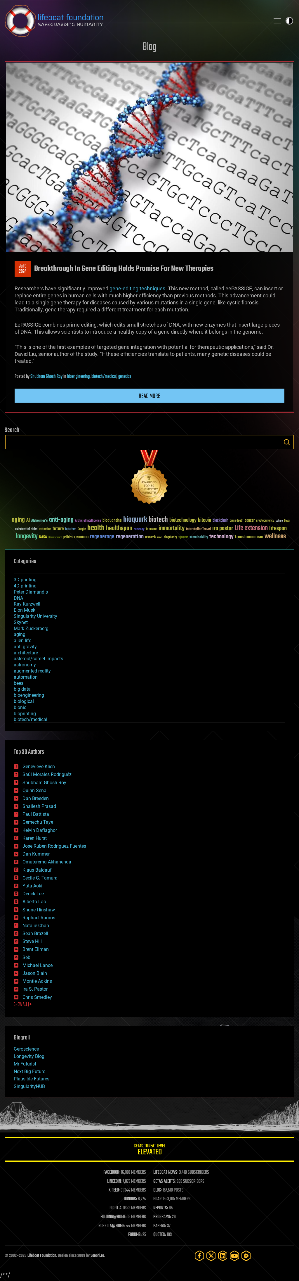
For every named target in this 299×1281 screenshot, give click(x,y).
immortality (172, 528)
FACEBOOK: (111, 1172)
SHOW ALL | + (23, 1004)
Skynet (21, 622)
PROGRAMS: (162, 1217)
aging (18, 520)
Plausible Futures (31, 1079)
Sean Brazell (35, 933)
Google (82, 529)
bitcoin (204, 520)
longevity (27, 536)
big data (22, 689)
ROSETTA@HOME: (111, 1226)
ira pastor (222, 528)
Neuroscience (55, 537)
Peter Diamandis (31, 592)
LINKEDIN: (114, 1181)
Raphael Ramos (38, 917)
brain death (236, 521)
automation (26, 677)
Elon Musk (24, 610)
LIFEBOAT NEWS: (165, 1172)
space (183, 537)
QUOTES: (159, 1235)
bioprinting (25, 713)
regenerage (102, 537)
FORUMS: (135, 1235)
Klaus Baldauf (37, 870)
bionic (20, 707)
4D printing (25, 586)
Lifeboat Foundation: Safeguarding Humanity (135, 21)
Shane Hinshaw (38, 910)
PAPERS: (159, 1226)
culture (279, 521)
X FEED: (114, 1190)
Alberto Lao (34, 901)
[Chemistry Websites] (149, 478)
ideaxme (151, 529)
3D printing (25, 579)
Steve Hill (32, 941)
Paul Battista (35, 814)
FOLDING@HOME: (113, 1217)
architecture (26, 653)
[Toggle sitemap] (277, 21)
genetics (124, 376)
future (58, 529)
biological (24, 701)
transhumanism (249, 537)
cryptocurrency (265, 521)
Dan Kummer (36, 854)
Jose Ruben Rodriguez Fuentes (54, 846)
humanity (139, 529)
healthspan (119, 528)
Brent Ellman (35, 949)
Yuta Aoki (32, 886)
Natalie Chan (35, 925)
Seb (26, 957)
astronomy (25, 665)
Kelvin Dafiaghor (39, 830)
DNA (18, 598)
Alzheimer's (39, 521)
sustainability (199, 538)
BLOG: (157, 1190)
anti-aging (61, 520)
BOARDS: (159, 1199)
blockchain (220, 520)
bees (18, 683)
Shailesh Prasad (39, 806)
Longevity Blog (29, 1056)
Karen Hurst (34, 838)
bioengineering (78, 376)
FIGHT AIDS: (118, 1208)
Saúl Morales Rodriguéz (47, 774)
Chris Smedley (37, 997)
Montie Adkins (37, 981)
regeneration (130, 536)
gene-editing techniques (137, 288)
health (96, 528)
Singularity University (35, 616)
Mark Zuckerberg (31, 628)
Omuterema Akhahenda (46, 862)
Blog (149, 47)
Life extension (251, 528)
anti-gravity (25, 646)
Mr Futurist (25, 1064)
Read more (149, 396)
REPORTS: (160, 1208)
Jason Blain (34, 973)
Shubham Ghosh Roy (46, 376)
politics (68, 537)
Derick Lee (33, 893)
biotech (158, 520)
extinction (45, 529)
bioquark (135, 519)
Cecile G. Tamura (40, 878)
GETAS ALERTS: (164, 1181)
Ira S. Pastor (35, 989)
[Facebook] (199, 1256)
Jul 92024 (23, 269)
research (150, 537)
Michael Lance (37, 965)
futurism (70, 529)
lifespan (278, 528)
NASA (43, 537)
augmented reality (32, 671)
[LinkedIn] (222, 1256)
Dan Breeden (35, 798)
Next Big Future (29, 1071)
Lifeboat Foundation (41, 1255)
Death (287, 521)
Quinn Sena (34, 790)
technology (221, 537)
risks (159, 537)
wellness (275, 536)
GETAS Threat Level (149, 1150)
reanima (81, 537)
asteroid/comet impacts (38, 658)
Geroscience (26, 1049)
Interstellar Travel (198, 529)
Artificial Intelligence (88, 521)
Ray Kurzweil (27, 604)
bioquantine (112, 520)
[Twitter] (211, 1256)
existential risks (26, 529)
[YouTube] (234, 1256)
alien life (22, 640)
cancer (250, 520)
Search (287, 442)
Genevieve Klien (38, 766)
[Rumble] (246, 1256)
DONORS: (130, 1199)
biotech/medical (104, 376)
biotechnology (183, 520)
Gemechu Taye (37, 822)
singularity (170, 537)
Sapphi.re (97, 1255)
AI (28, 520)
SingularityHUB (29, 1086)
